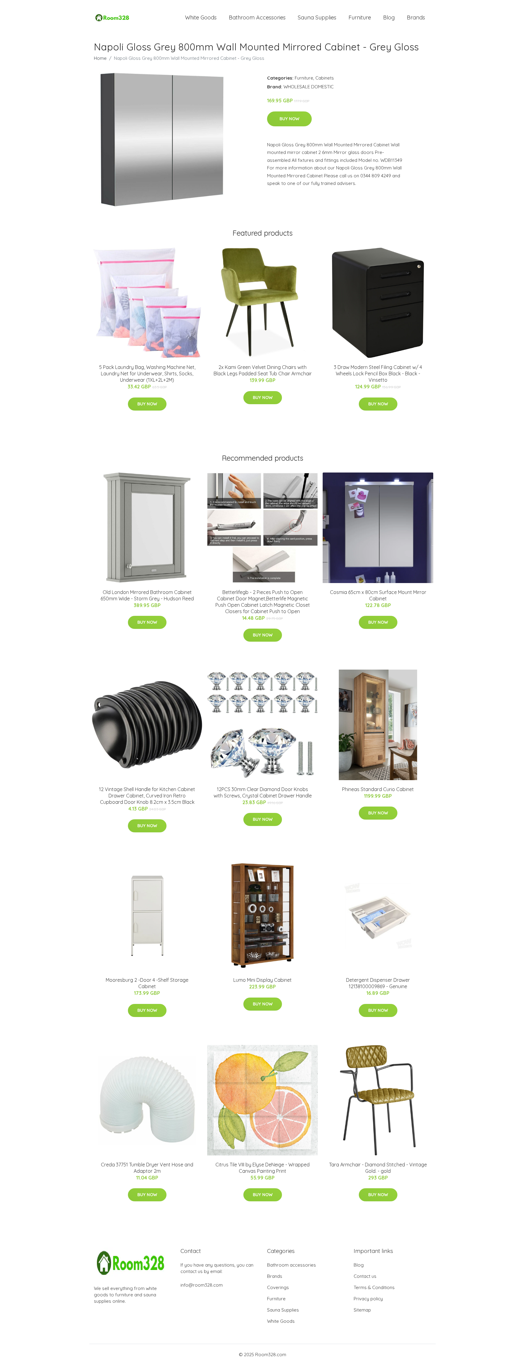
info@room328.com (201, 1285)
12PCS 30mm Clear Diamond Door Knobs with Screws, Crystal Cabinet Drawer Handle (263, 792)
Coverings (278, 1287)
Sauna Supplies (317, 17)
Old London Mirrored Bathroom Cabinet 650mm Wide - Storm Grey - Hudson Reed (147, 595)
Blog (389, 17)
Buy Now (289, 118)
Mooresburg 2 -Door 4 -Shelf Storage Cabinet (147, 983)
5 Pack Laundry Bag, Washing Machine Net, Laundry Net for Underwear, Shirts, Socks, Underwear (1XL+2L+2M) (147, 373)
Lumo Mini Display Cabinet (262, 980)
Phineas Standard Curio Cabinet (378, 789)
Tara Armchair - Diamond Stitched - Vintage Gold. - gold (378, 1168)
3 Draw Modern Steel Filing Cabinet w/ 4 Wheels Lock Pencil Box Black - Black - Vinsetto (378, 373)
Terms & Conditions (374, 1287)
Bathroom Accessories (257, 17)
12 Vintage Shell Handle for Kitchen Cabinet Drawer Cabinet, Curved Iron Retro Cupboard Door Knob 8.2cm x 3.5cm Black (147, 795)
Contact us (365, 1276)
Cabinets (324, 78)
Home (100, 58)
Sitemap (362, 1310)
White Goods (201, 17)
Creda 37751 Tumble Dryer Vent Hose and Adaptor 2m (147, 1168)
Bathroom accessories (291, 1265)
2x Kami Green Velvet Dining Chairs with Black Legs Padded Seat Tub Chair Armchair (263, 370)
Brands (416, 17)
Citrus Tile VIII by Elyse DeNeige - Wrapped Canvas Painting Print (262, 1168)
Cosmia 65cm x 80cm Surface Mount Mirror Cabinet (378, 595)
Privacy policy (368, 1299)
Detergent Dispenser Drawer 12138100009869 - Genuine (378, 983)
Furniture (359, 17)
